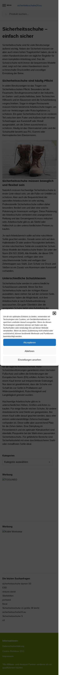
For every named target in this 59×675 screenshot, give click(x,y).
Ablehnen (29, 351)
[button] (54, 313)
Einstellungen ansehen (29, 359)
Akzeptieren (29, 342)
